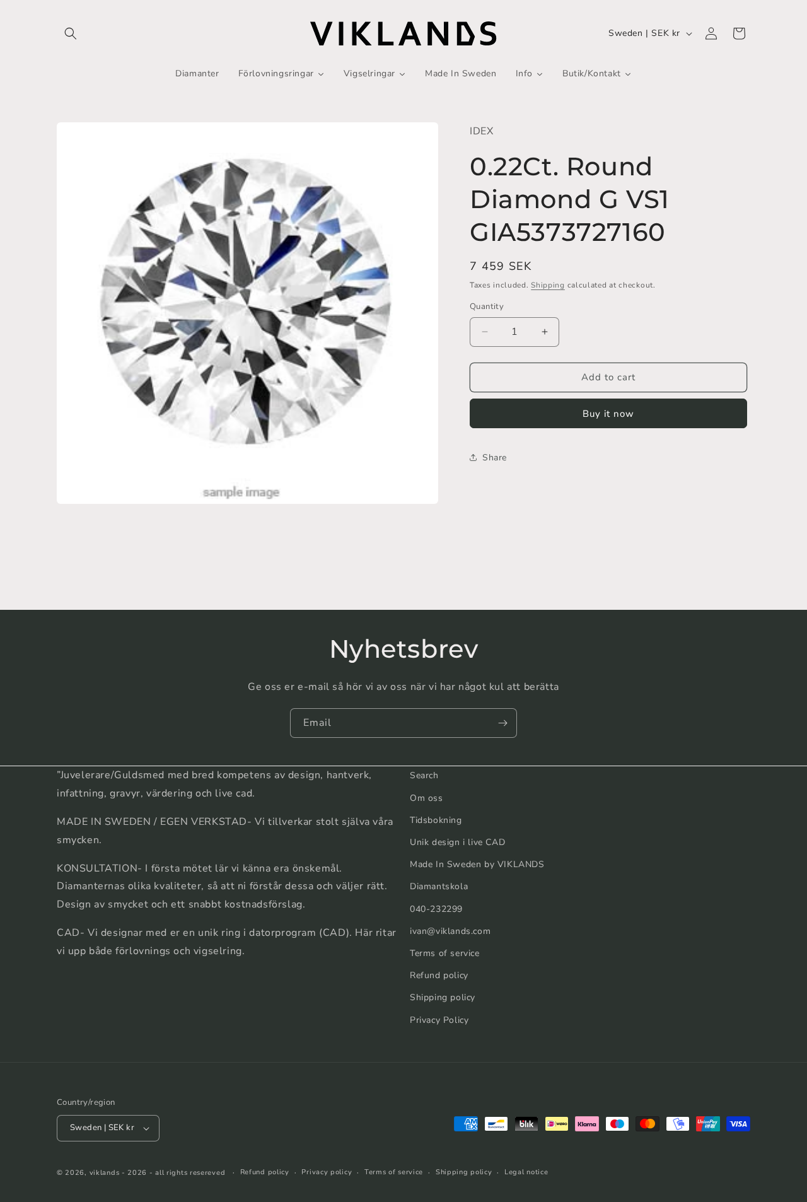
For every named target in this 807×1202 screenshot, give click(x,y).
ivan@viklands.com (450, 931)
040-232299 (436, 908)
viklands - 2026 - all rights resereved (158, 1172)
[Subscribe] (502, 723)
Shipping (548, 284)
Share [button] (494, 458)
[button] (70, 33)
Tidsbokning (436, 820)
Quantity (487, 306)
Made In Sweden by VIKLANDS (477, 864)
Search (424, 775)
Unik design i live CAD (457, 842)
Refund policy (439, 975)
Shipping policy (442, 997)
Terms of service (445, 953)
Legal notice (526, 1172)
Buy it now (608, 413)
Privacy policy (326, 1172)
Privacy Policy (439, 1019)
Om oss (426, 797)
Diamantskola (439, 886)
